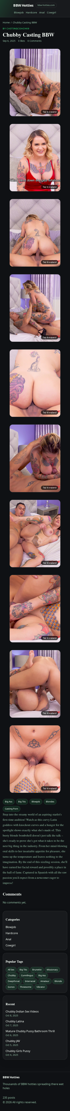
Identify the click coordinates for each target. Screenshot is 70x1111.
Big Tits (22, 801)
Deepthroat (14, 981)
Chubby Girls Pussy (18, 1051)
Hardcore (31, 12)
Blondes (50, 801)
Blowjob (19, 12)
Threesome (25, 986)
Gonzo (11, 986)
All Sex (11, 969)
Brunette (36, 969)
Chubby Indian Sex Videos (22, 1011)
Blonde (58, 981)
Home (6, 22)
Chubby (12, 975)
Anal (42, 12)
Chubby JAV (13, 1041)
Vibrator (41, 986)
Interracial (30, 981)
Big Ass (8, 801)
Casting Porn (11, 808)
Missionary (52, 969)
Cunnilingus (27, 975)
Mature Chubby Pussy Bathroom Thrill (30, 1031)
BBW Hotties (23, 5)
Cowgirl (51, 12)
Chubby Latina (15, 1021)
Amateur (44, 981)
